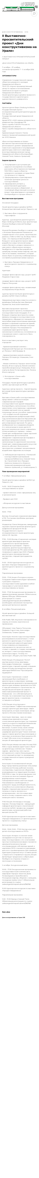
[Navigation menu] (36, 7)
